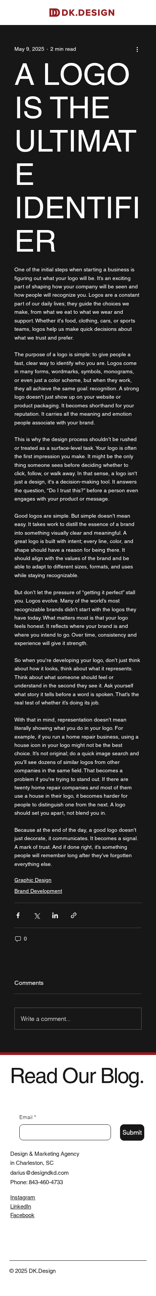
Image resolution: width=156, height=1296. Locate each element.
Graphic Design (32, 880)
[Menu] (144, 12)
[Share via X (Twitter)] (36, 915)
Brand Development (38, 891)
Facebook (22, 1215)
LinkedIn (20, 1206)
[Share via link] (73, 915)
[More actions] (137, 49)
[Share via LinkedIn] (55, 915)
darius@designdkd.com (39, 1172)
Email (27, 1117)
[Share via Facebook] (18, 915)
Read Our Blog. (77, 1075)
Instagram (22, 1197)
